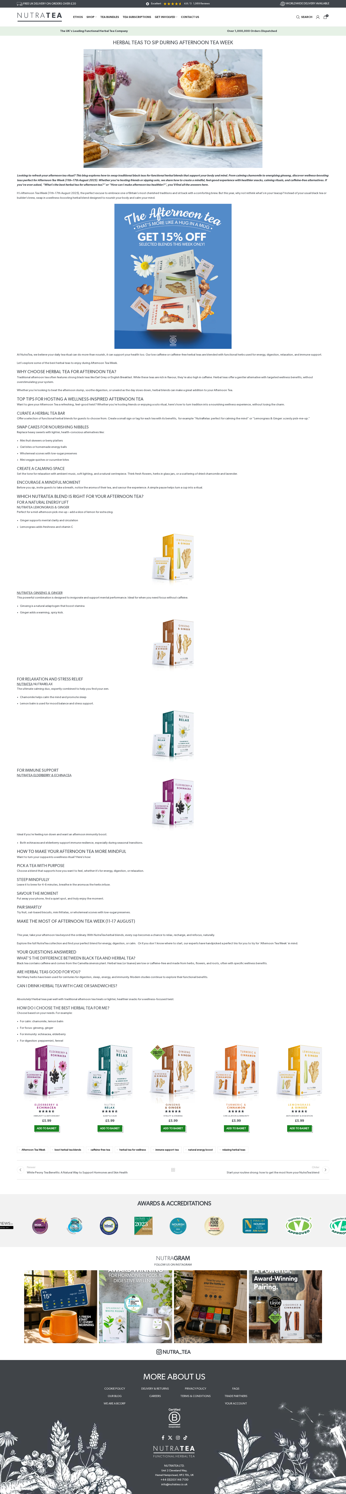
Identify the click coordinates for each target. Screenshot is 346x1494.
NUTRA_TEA (177, 1352)
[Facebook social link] (163, 1438)
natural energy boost (200, 1149)
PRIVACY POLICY (195, 1388)
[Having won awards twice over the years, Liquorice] (285, 1306)
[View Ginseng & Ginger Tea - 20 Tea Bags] (173, 1073)
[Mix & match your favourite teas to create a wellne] (210, 1306)
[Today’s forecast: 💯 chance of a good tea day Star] (60, 1306)
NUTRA (109, 1106)
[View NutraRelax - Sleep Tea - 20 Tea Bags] (110, 1073)
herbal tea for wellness (133, 1149)
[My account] (317, 17)
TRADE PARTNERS (235, 1396)
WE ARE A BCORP (115, 1403)
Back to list (173, 1169)
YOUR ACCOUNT (236, 1403)
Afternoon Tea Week (33, 1149)
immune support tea (167, 1149)
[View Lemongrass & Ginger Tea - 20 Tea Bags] (299, 1073)
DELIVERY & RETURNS (155, 1388)
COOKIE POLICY (114, 1388)
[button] (46, 1111)
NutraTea (25, 684)
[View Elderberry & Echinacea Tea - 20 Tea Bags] (46, 1073)
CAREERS (155, 1396)
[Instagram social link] (178, 1438)
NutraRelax (203, 418)
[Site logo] (39, 16)
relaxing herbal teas (233, 1149)
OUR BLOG (115, 1396)
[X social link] (170, 1438)
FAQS (235, 1388)
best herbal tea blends (68, 1149)
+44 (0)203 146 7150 (174, 1479)
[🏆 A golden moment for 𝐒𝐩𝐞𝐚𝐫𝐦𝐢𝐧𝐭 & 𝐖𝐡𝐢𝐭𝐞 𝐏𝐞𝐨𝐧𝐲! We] (135, 1306)
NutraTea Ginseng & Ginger (39, 593)
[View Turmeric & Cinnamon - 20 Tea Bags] (236, 1073)
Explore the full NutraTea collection (39, 943)
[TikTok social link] (185, 1438)
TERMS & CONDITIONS (195, 1396)
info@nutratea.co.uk (174, 1484)
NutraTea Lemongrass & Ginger (43, 507)
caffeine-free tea (100, 1149)
